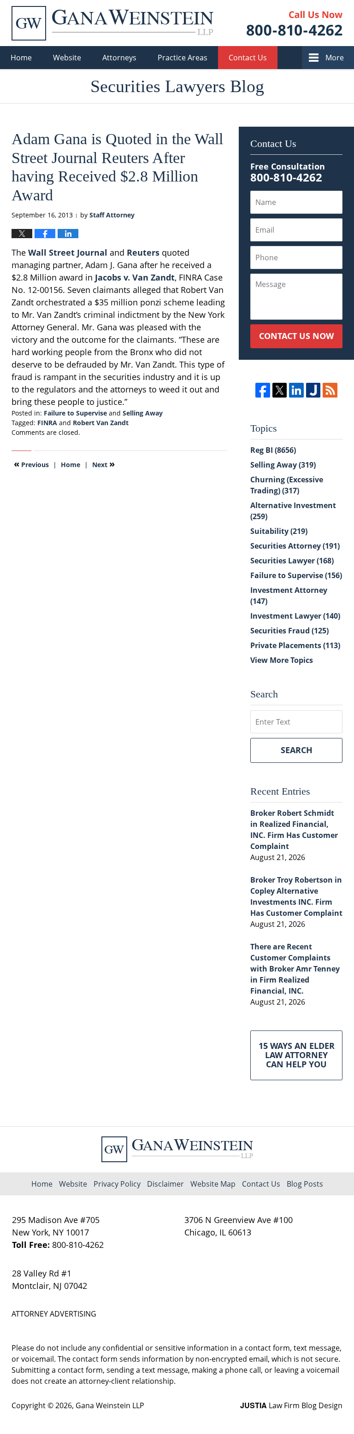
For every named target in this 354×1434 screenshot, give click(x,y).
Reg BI (273, 450)
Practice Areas (182, 58)
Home (21, 58)
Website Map (213, 1184)
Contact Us (248, 58)
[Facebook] (262, 390)
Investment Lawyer (295, 616)
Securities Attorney (295, 546)
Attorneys (119, 58)
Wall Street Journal (66, 252)
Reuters (143, 252)
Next (103, 464)
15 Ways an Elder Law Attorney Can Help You (297, 1055)
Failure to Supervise (75, 413)
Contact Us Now (296, 335)
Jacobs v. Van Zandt (135, 277)
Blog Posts (305, 1184)
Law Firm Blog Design (291, 1405)
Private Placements (295, 645)
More (334, 58)
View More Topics (281, 660)
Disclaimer (165, 1184)
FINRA (47, 422)
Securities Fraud (289, 631)
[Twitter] (279, 390)
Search (297, 749)
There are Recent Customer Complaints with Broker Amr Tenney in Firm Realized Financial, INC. (295, 969)
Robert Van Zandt (101, 422)
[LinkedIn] (296, 390)
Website (67, 58)
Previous (31, 464)
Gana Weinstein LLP (110, 1405)
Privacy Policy (117, 1184)
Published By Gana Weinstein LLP (294, 23)
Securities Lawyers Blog (112, 23)
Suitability (278, 531)
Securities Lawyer (292, 561)
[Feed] (330, 390)
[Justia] (313, 390)
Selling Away (143, 413)
